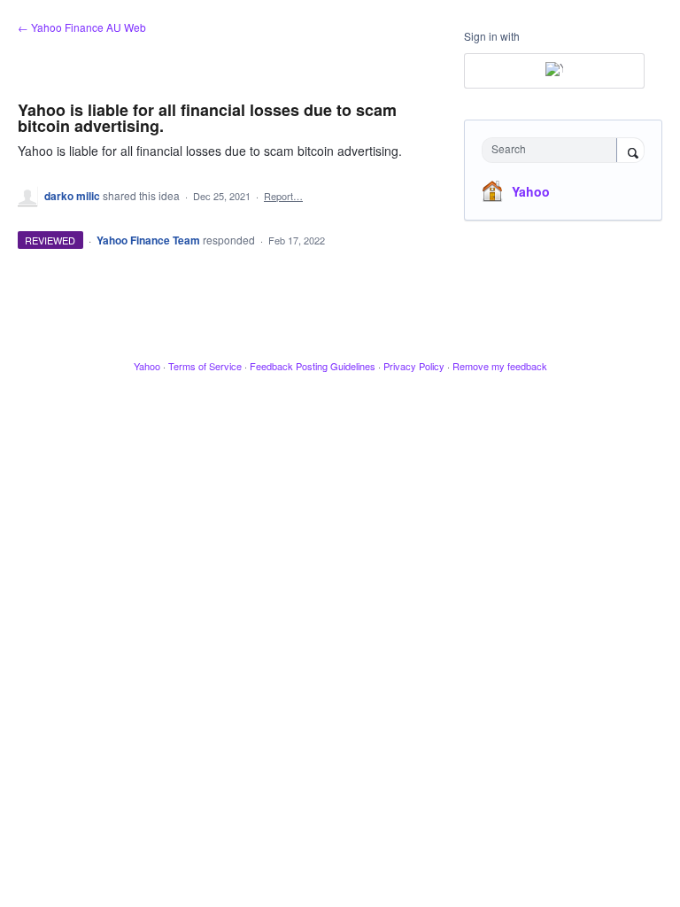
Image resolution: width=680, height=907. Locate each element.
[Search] (630, 151)
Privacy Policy (413, 366)
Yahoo (531, 191)
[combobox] (553, 150)
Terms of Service (205, 366)
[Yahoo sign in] (554, 71)
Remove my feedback (499, 366)
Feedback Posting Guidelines (312, 366)
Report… (283, 196)
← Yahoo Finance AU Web (82, 27)
